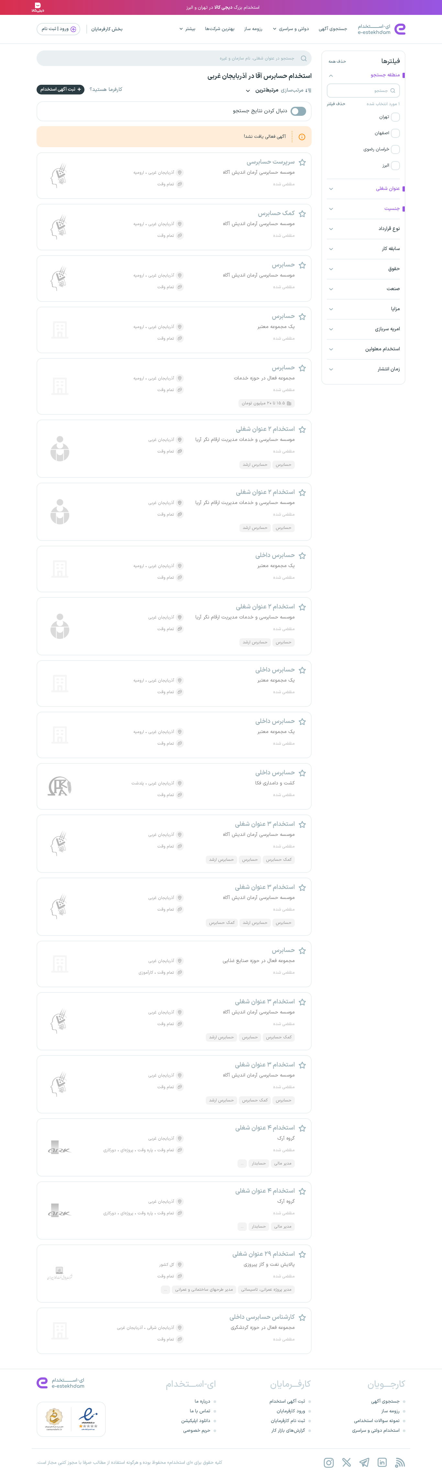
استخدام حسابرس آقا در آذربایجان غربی (259, 76)
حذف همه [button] (337, 62)
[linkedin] (382, 1462)
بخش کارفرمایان (107, 29)
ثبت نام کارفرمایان (288, 1421)
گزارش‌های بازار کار (288, 1430)
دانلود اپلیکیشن (195, 1421)
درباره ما (202, 1401)
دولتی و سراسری (294, 29)
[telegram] (364, 1462)
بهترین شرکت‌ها (220, 29)
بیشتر (190, 29)
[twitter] (346, 1462)
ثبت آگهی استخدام (58, 89)
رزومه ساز (253, 29)
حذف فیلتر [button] (336, 104)
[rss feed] (399, 1462)
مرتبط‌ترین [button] (266, 90)
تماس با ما (200, 1411)
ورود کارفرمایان (291, 1411)
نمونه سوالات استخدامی (377, 1421)
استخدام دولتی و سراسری (376, 1430)
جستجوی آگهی (333, 29)
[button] (363, 117)
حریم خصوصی (196, 1430)
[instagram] (328, 1462)
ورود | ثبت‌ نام (56, 29)
